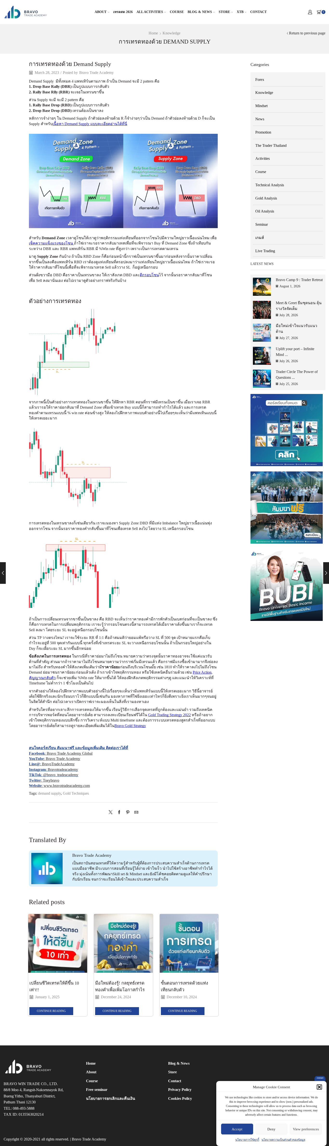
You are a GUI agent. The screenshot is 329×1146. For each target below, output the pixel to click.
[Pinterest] (128, 812)
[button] (319, 1087)
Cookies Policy (180, 1098)
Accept (237, 1129)
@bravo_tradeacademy (60, 775)
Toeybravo (51, 780)
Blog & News (200, 12)
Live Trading (265, 251)
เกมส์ (259, 238)
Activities (262, 158)
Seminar (261, 224)
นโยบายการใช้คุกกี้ (247, 1139)
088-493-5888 (23, 1108)
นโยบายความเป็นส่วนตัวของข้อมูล (283, 1139)
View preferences (306, 1129)
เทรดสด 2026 (123, 12)
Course (177, 12)
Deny (271, 1129)
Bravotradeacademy (63, 769)
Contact (258, 12)
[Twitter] (112, 812)
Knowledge (171, 33)
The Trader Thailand (271, 145)
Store (224, 12)
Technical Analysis (269, 185)
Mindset (261, 106)
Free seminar (96, 1090)
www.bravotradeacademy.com (67, 786)
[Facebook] (119, 812)
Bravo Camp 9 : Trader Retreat (299, 280)
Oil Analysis (264, 211)
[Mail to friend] (135, 812)
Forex (259, 79)
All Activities (150, 12)
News (259, 119)
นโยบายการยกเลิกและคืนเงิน (110, 1098)
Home (153, 33)
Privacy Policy (179, 1090)
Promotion (263, 132)
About (100, 12)
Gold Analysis (266, 198)
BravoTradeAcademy (58, 764)
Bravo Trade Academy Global (69, 753)
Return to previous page (307, 33)
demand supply (49, 793)
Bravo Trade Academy (96, 73)
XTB (240, 12)
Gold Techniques (76, 793)
